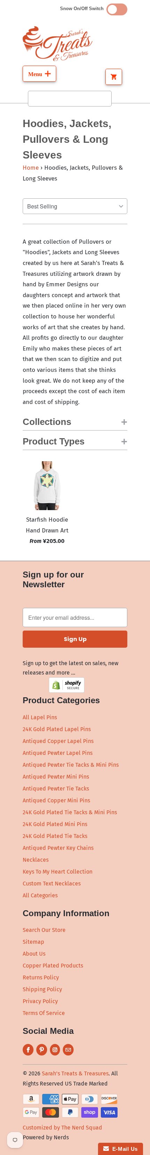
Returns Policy (41, 977)
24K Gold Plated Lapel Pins (57, 729)
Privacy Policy (40, 1001)
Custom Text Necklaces (52, 883)
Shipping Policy (42, 989)
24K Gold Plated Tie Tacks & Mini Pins (70, 812)
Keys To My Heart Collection (57, 871)
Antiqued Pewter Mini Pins (56, 776)
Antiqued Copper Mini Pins (56, 800)
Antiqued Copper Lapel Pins (58, 741)
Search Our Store (44, 930)
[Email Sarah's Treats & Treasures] (68, 1049)
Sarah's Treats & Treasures (75, 1073)
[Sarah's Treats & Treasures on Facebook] (28, 1049)
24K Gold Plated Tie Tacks (55, 836)
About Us (34, 953)
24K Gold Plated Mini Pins (55, 824)
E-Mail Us (123, 1149)
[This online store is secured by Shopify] (66, 690)
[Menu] (39, 74)
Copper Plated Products (53, 965)
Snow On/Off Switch (83, 8)
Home (31, 167)
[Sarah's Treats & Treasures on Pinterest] (41, 1049)
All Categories (40, 895)
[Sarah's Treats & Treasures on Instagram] (55, 1049)
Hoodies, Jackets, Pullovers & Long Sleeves (67, 139)
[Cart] (113, 77)
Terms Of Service (44, 1013)
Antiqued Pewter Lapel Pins (57, 753)
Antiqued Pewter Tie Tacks (56, 788)
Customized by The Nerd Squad (62, 1127)
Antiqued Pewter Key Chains (58, 848)
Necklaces (35, 859)
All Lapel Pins (40, 717)
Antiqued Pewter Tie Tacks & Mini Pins (71, 765)
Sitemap (33, 942)
